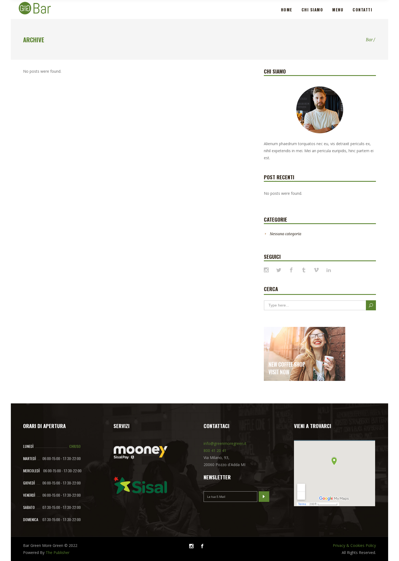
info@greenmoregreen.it (225, 443)
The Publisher (57, 552)
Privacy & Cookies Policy (354, 545)
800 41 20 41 (215, 450)
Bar (369, 40)
